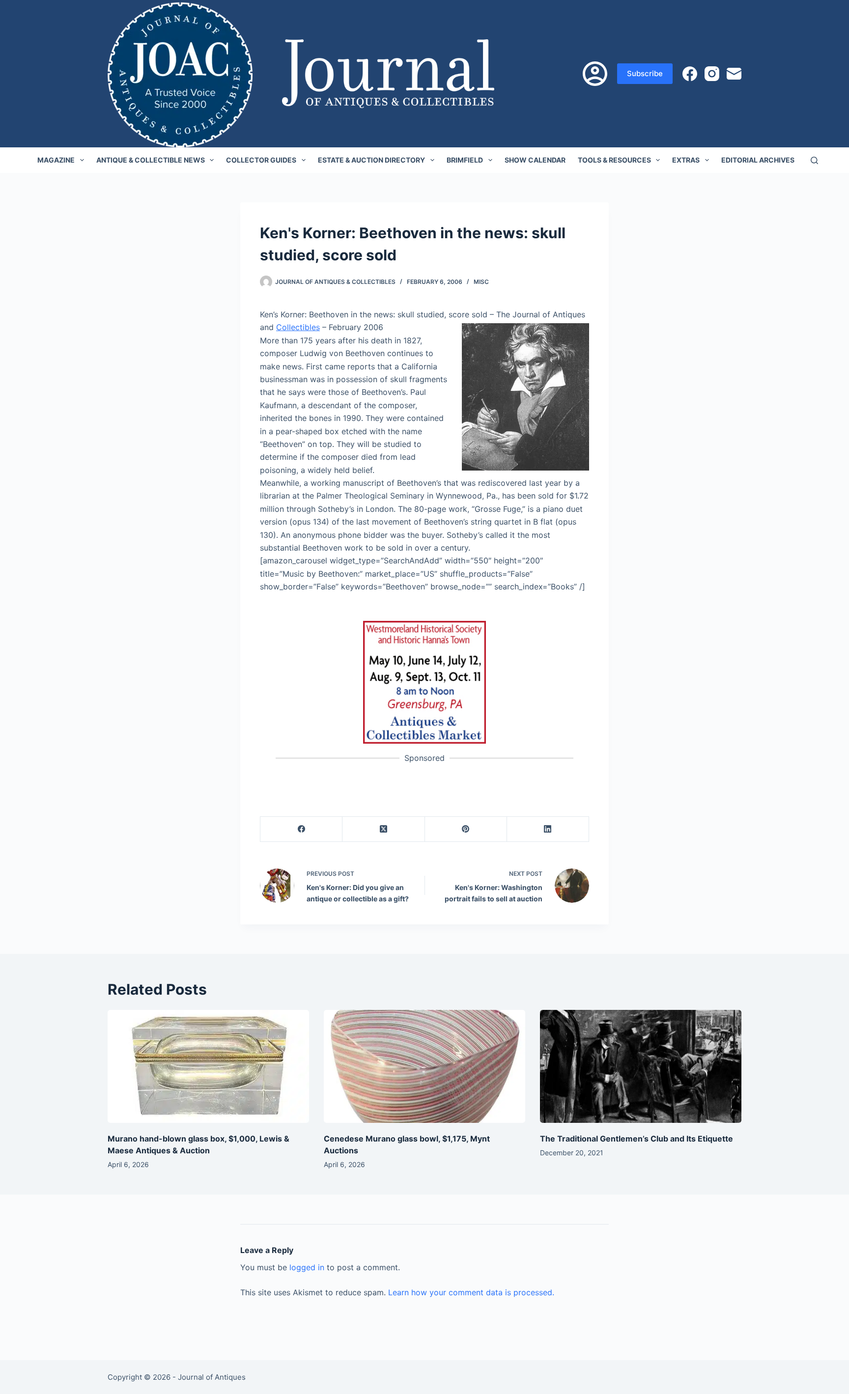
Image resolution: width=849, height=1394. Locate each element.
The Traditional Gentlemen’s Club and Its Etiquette (636, 1138)
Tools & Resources (614, 160)
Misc (481, 281)
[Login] (595, 73)
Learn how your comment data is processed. (471, 1292)
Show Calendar (535, 160)
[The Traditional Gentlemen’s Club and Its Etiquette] (640, 1066)
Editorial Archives (757, 160)
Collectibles (298, 327)
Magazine (56, 160)
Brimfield (465, 160)
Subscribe (645, 73)
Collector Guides (261, 160)
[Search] (814, 160)
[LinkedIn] (548, 829)
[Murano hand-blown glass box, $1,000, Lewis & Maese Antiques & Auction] (208, 1066)
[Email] (734, 73)
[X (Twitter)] (383, 829)
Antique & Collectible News (150, 160)
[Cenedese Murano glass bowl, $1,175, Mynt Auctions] (424, 1066)
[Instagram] (712, 73)
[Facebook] (689, 73)
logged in (306, 1267)
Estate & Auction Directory (371, 160)
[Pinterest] (466, 829)
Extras (686, 160)
